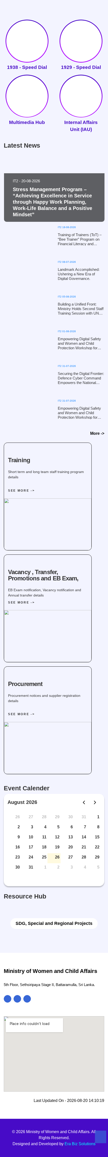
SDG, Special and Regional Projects (54, 923)
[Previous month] (83, 802)
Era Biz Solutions (80, 1144)
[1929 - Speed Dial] (81, 38)
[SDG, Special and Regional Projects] (54, 913)
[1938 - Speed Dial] (27, 38)
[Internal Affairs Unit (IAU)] (81, 93)
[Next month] (94, 802)
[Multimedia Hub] (27, 93)
